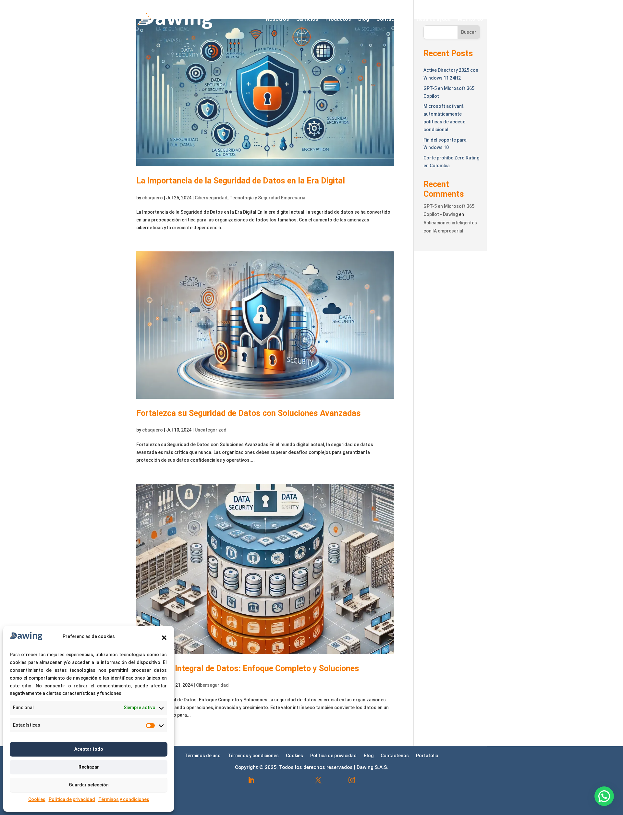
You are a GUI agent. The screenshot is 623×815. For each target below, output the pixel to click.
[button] (164, 637)
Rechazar (89, 767)
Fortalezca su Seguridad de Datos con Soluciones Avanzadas (248, 413)
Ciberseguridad (211, 197)
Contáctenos (392, 19)
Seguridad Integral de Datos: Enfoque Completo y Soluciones (247, 668)
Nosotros (277, 19)
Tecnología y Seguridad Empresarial (268, 197)
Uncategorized (210, 430)
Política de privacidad (72, 799)
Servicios (307, 19)
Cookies (36, 799)
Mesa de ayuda (433, 19)
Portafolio (427, 755)
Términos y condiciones (123, 799)
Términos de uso (203, 755)
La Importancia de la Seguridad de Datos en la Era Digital (240, 180)
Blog (363, 19)
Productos (338, 19)
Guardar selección (89, 784)
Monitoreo (470, 19)
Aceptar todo (88, 749)
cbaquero (152, 197)
